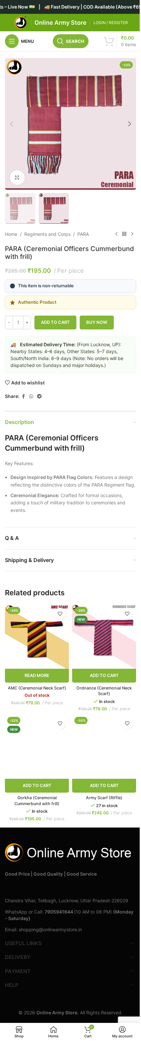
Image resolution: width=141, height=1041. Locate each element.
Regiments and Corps (47, 234)
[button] (11, 123)
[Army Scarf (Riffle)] (104, 747)
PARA (83, 234)
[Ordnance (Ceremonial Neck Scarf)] (104, 637)
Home (11, 234)
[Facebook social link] (23, 396)
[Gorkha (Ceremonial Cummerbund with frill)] (37, 747)
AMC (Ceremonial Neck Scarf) (37, 688)
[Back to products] (124, 234)
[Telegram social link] (39, 396)
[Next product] (132, 234)
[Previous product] (116, 234)
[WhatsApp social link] (31, 396)
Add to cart (55, 322)
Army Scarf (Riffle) (104, 797)
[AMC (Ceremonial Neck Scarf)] (37, 637)
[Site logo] (20, 22)
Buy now (96, 322)
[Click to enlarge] (17, 177)
